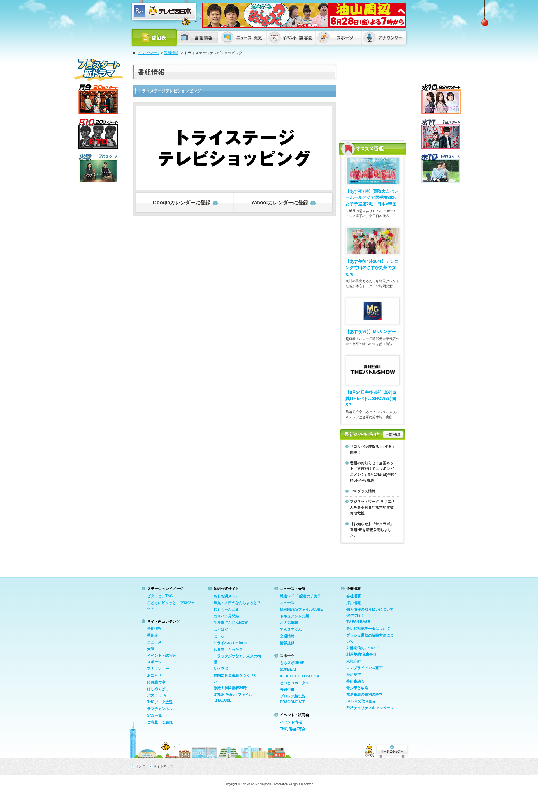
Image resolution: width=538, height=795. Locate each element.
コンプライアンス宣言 (364, 668)
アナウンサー (158, 669)
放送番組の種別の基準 (364, 694)
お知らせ (154, 675)
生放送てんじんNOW (231, 623)
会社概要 (353, 596)
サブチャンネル (160, 709)
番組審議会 (355, 681)
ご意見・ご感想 (160, 722)
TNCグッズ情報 (362, 491)
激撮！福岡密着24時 (230, 688)
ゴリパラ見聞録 (226, 616)
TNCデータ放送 (160, 702)
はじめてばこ (158, 689)
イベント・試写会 (161, 655)
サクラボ (221, 669)
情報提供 (287, 643)
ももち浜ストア (226, 596)
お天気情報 (289, 623)
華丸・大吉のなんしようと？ (237, 603)
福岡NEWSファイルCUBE (301, 609)
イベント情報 (291, 722)
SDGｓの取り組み (361, 701)
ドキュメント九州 (294, 616)
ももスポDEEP (292, 663)
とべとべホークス (294, 683)
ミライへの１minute (230, 643)
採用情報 (353, 603)
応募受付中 (156, 682)
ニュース (154, 642)
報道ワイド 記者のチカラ (300, 596)
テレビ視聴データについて (368, 628)
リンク (140, 766)
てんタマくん (291, 629)
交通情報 (287, 636)
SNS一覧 (154, 715)
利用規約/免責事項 (361, 654)
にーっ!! (220, 636)
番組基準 (353, 674)
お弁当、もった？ (228, 649)
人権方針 (353, 661)
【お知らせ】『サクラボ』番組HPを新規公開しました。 (372, 530)
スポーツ (154, 662)
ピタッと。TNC (160, 596)
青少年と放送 (357, 688)
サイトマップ (163, 766)
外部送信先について (362, 648)
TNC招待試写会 (292, 729)
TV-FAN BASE (358, 622)
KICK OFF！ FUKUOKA (299, 676)
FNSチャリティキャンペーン (370, 708)
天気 (150, 649)
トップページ (148, 53)
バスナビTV (156, 695)
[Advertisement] (373, 100)
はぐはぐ (221, 629)
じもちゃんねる (226, 609)
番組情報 (171, 53)
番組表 (152, 635)
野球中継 (287, 690)
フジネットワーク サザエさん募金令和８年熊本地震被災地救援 (372, 507)
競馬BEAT (288, 669)
